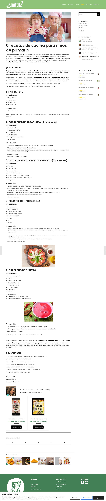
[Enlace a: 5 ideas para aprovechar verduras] (26, 461)
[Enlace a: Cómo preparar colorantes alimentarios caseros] (34, 461)
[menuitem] (64, 4)
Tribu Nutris (81, 30)
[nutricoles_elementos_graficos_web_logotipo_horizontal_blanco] (15, 4)
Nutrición (81, 27)
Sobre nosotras (34, 484)
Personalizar (75, 498)
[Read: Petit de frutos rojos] (80, 40)
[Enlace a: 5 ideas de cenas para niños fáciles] (66, 461)
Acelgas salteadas (86, 44)
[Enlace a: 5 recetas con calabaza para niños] (10, 461)
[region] (53, 496)
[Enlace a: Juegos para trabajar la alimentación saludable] (18, 461)
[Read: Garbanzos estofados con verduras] (80, 52)
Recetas (81, 29)
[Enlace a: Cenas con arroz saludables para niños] (50, 461)
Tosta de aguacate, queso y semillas (90, 48)
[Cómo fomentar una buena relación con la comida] (105, 250)
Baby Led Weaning (83, 25)
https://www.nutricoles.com (12, 381)
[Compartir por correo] (64, 442)
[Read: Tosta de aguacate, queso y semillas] (80, 48)
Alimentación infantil (83, 23)
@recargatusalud (24, 392)
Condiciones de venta (36, 489)
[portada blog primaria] (38, 27)
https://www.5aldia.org (11, 379)
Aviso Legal (33, 486)
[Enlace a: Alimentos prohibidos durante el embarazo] (58, 461)
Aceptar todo (99, 498)
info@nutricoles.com (61, 481)
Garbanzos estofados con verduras (90, 52)
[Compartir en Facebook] (12, 442)
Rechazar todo (86, 498)
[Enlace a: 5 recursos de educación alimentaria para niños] (42, 461)
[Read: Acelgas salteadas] (80, 44)
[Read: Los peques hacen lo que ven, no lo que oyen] (80, 57)
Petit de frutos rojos (86, 40)
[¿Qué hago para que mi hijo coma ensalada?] (1, 250)
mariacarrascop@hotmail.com (35, 392)
